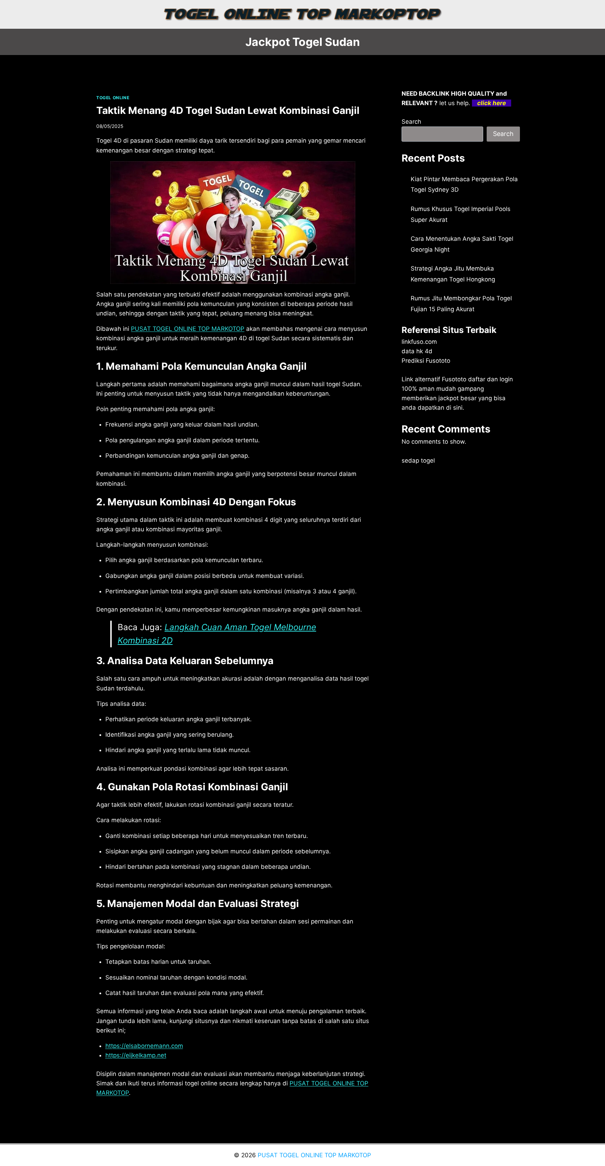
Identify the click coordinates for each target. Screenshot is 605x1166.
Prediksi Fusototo (426, 360)
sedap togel (418, 460)
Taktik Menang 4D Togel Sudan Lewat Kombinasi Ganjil (228, 110)
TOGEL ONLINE (112, 97)
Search (411, 121)
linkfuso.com (419, 341)
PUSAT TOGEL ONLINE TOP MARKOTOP (187, 328)
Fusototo (454, 379)
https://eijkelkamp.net (135, 1055)
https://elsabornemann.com (144, 1045)
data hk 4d (417, 351)
